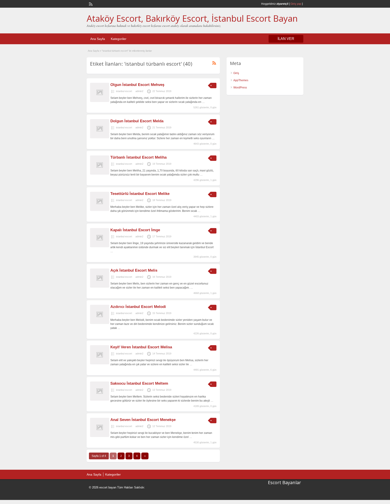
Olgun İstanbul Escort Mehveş (137, 85)
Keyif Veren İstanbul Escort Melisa (141, 347)
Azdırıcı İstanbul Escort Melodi (138, 307)
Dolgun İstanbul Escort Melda (136, 121)
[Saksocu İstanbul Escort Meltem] (99, 399)
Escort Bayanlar (284, 482)
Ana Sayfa (97, 39)
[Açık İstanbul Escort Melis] (99, 286)
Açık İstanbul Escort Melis (133, 270)
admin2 (139, 91)
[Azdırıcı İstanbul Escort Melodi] (99, 323)
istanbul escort (124, 91)
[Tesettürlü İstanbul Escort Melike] (99, 210)
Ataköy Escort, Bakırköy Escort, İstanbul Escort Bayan (192, 18)
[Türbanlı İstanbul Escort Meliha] (99, 173)
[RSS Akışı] (90, 3)
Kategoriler (118, 39)
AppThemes (240, 80)
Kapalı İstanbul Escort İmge (135, 230)
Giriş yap (295, 3)
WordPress (240, 87)
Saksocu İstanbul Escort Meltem (139, 383)
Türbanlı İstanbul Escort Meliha (138, 157)
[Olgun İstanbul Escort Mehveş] (99, 101)
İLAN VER (286, 39)
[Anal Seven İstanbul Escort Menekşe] (99, 436)
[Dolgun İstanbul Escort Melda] (99, 137)
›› (145, 456)
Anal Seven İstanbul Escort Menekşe (143, 420)
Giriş (236, 73)
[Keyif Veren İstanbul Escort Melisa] (99, 363)
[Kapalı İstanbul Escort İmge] (99, 246)
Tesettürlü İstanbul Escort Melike (139, 194)
